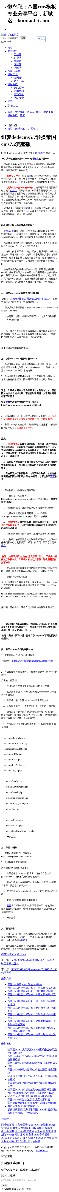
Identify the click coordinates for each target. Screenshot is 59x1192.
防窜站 (29, 1134)
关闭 (5, 1185)
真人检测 (28, 1138)
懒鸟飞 (30, 1147)
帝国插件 (19, 77)
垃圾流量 (9, 1131)
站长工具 (19, 81)
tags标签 (35, 1141)
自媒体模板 (37, 1128)
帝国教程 (19, 91)
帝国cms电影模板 (24, 1131)
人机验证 (38, 1138)
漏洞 (29, 176)
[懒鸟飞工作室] (10, 34)
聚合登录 (23, 1124)
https (36, 1134)
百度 (52, 476)
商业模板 (13, 51)
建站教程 (13, 84)
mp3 (6, 1138)
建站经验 (19, 87)
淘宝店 (14, 106)
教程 (53, 258)
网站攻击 (26, 1128)
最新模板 (6, 1043)
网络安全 (19, 97)
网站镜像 (6, 1124)
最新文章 (6, 978)
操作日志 (14, 1141)
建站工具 (13, 74)
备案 (30, 1124)
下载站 (17, 67)
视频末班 (48, 1131)
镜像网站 (14, 1134)
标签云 (5, 1118)
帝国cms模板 (15, 71)
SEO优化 (19, 94)
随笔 (10, 101)
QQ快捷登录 (41, 1124)
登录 (9, 905)
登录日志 (25, 1141)
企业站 (17, 57)
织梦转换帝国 (8, 954)
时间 (26, 208)
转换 (36, 158)
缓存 (3, 545)
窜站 (22, 1134)
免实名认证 (15, 1138)
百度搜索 (49, 1138)
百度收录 (23, 940)
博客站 (17, 61)
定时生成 (15, 1128)
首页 (10, 47)
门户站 (17, 54)
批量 (8, 402)
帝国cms (21, 954)
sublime (38, 1131)
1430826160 (42, 1150)
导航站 (17, 64)
